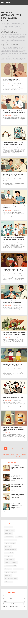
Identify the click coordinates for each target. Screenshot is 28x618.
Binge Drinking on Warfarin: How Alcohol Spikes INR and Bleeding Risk (13, 270)
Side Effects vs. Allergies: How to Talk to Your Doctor (14, 206)
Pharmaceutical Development (10, 603)
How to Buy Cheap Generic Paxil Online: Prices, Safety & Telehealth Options (13, 429)
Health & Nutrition (7, 598)
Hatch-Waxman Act (9, 559)
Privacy (12, 454)
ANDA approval (8, 556)
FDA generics (8, 575)
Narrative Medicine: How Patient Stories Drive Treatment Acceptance (14, 111)
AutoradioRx (6, 2)
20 (22, 448)
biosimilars (7, 546)
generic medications (10, 543)
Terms (7, 454)
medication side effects (10, 562)
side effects (19, 536)
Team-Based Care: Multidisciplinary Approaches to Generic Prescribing (13, 238)
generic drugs (8, 527)
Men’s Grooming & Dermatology (10, 606)
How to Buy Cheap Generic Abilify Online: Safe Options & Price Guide (13, 396)
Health (4, 596)
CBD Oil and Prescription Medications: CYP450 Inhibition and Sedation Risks (14, 333)
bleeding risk (8, 569)
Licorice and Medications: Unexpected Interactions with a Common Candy (12, 80)
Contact (24, 454)
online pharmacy (9, 536)
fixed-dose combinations (11, 578)
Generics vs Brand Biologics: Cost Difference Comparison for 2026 (13, 143)
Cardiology (6, 601)
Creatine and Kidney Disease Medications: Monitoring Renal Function (12, 302)
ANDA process (8, 581)
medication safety (9, 530)
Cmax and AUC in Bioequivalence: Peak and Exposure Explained (12, 365)
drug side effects (9, 552)
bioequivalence (8, 533)
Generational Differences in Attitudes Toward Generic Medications (17, 486)
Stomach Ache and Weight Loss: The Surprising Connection (17, 476)
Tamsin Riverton (8, 83)
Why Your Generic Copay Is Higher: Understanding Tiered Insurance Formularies (13, 175)
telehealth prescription (10, 549)
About (3, 454)
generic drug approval (10, 572)
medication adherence (10, 540)
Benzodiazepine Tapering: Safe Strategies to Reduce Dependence (17, 467)
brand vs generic (18, 569)
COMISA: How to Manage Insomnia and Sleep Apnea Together (17, 496)
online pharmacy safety (10, 565)
